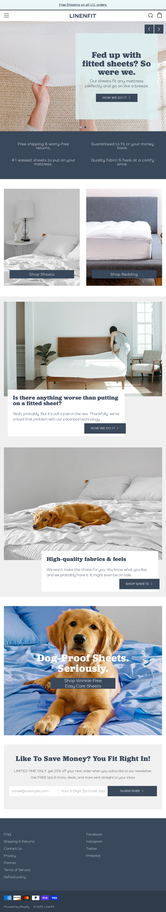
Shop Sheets (137, 584)
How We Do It (114, 97)
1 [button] (81, 127)
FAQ (7, 834)
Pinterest (93, 856)
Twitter (91, 848)
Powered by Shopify (16, 906)
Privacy (10, 856)
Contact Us (13, 848)
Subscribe (130, 791)
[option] (83, 76)
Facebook (94, 834)
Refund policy (15, 877)
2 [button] (85, 127)
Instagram (94, 841)
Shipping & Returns (19, 841)
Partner (10, 863)
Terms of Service (17, 870)
